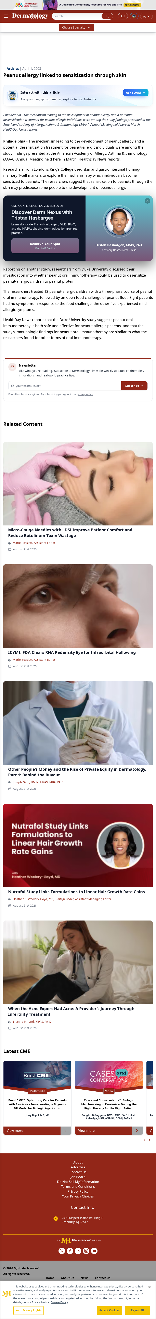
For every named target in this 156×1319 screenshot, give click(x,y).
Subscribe (132, 386)
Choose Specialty (73, 27)
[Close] (149, 1287)
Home (50, 1278)
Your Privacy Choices (78, 1196)
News (84, 1278)
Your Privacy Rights (28, 1310)
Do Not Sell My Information (78, 1181)
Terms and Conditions (78, 1186)
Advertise (78, 1167)
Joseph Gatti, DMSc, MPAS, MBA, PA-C (38, 782)
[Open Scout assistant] (134, 16)
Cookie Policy (59, 1302)
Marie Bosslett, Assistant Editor (34, 543)
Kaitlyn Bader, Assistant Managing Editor (83, 899)
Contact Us (78, 1172)
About (78, 1162)
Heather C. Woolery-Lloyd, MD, (33, 899)
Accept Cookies (109, 1310)
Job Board (78, 1177)
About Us (67, 1278)
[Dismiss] (147, 201)
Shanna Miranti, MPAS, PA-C (32, 1021)
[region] (78, 1300)
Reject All (137, 1310)
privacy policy (85, 394)
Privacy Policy (78, 1191)
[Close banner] (151, 5)
